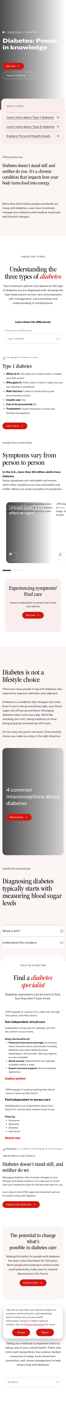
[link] (33, 117)
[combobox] (33, 339)
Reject (45, 1332)
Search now (12, 1137)
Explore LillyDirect (16, 75)
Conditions (15, 32)
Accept (21, 1332)
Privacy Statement (34, 1324)
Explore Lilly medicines (18, 1204)
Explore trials (30, 1282)
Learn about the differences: (18, 330)
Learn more (12, 425)
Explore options (15, 1078)
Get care (10, 66)
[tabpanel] (33, 393)
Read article (16, 817)
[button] (62, 931)
